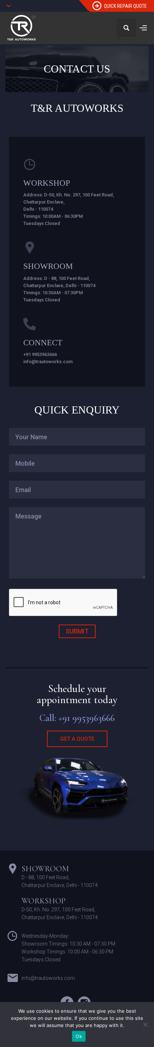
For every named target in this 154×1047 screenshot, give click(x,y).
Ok (79, 1036)
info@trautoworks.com (48, 361)
